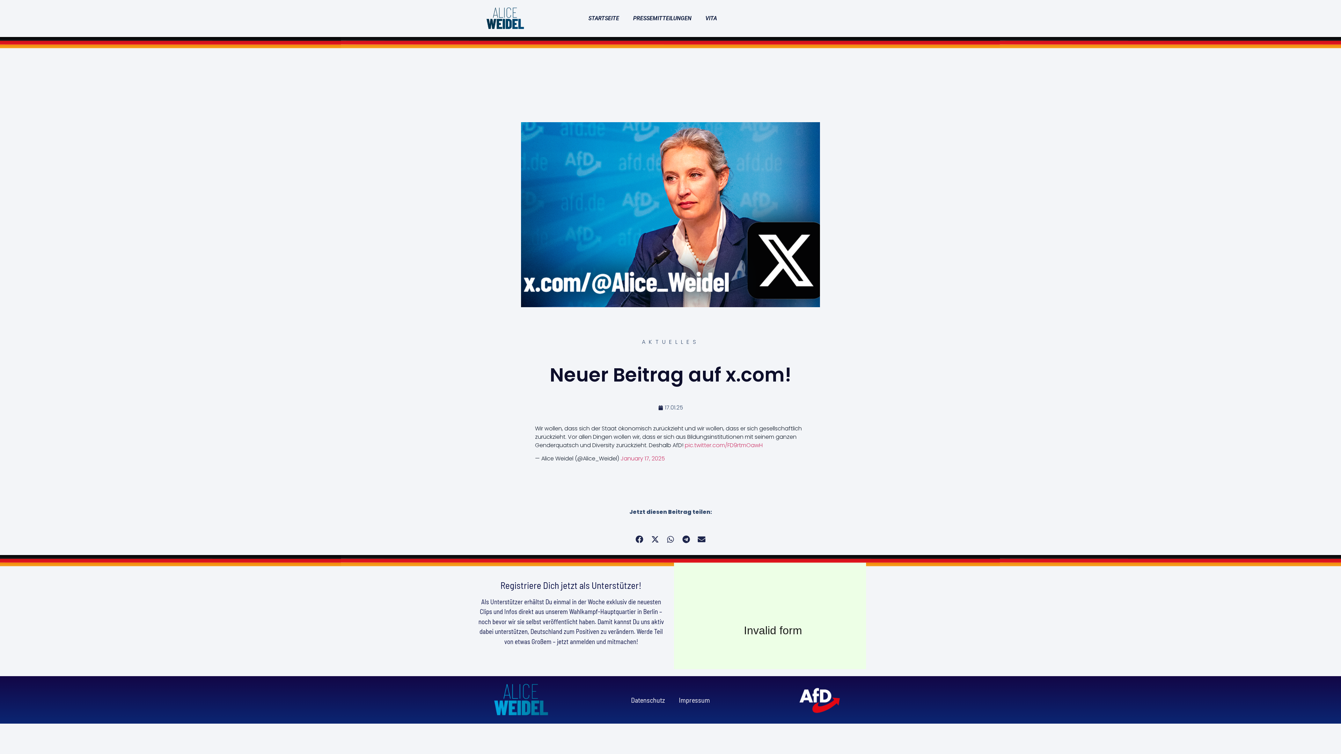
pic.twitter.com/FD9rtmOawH (724, 445)
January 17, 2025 (643, 458)
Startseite (603, 18)
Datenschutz (648, 700)
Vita (711, 18)
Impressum (694, 700)
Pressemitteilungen (662, 18)
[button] (640, 539)
